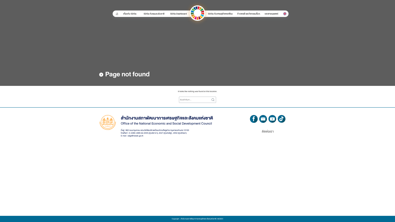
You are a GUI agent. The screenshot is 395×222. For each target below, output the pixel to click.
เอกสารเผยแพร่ (271, 14)
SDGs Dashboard (178, 14)
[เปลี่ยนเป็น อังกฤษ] (285, 13)
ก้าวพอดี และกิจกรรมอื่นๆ (248, 14)
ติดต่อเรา (268, 131)
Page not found (127, 74)
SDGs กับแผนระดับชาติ (154, 14)
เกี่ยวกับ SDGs (129, 14)
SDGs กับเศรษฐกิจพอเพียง (220, 14)
